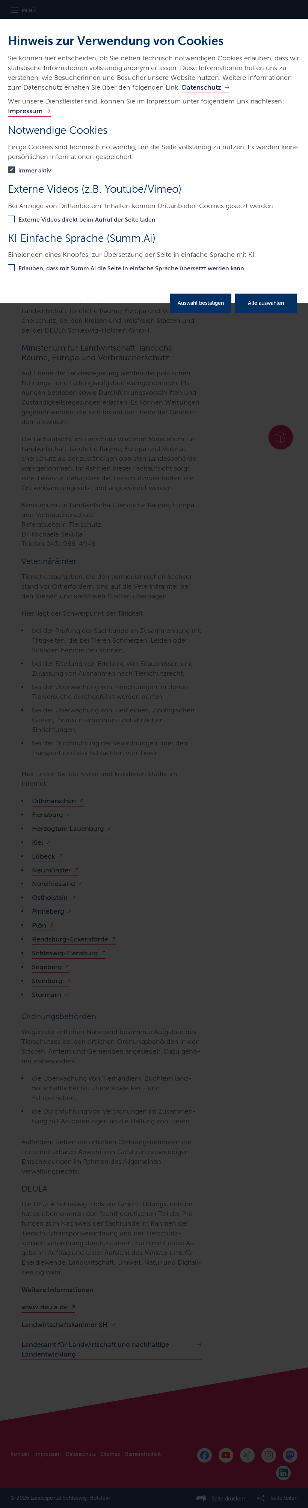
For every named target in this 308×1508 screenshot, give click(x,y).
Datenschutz (201, 87)
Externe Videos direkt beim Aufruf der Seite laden (87, 219)
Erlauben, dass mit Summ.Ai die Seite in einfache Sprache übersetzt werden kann (131, 268)
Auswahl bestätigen (201, 303)
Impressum (25, 111)
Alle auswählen (266, 303)
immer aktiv (34, 170)
